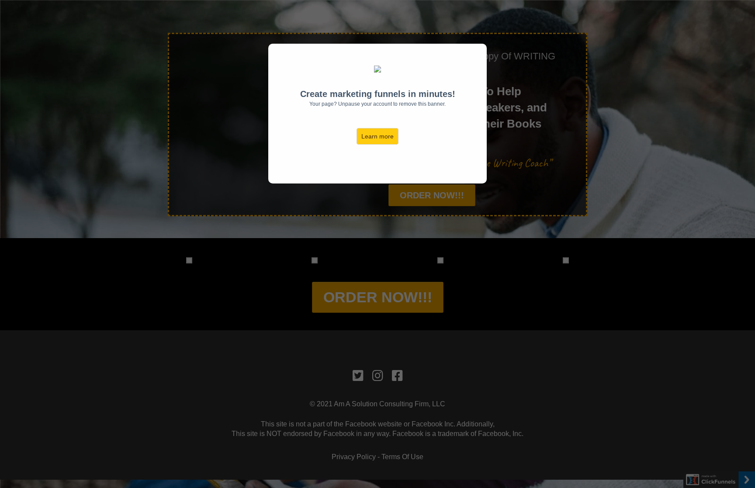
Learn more (377, 136)
